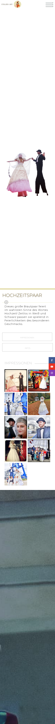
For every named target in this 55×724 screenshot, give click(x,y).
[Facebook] (52, 360)
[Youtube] (52, 366)
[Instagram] (52, 373)
